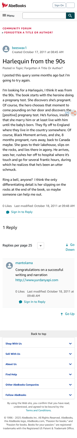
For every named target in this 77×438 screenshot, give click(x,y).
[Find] (70, 15)
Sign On (59, 5)
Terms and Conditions (38, 410)
